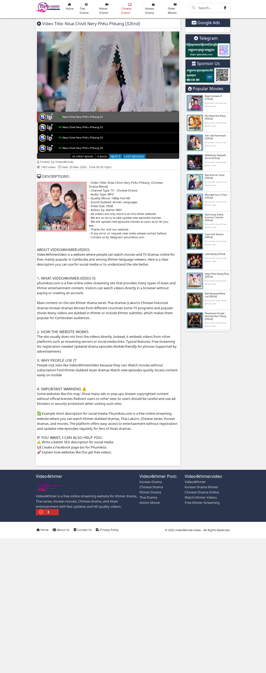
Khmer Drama (103, 11)
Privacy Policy (109, 530)
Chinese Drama (126, 11)
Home (70, 8)
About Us (62, 530)
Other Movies (172, 11)
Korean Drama (149, 11)
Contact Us (84, 530)
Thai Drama (84, 11)
